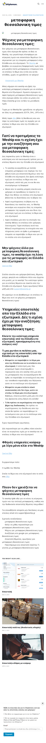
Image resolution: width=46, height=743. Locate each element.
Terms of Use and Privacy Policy (14, 720)
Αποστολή (7, 592)
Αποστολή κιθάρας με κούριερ (16, 663)
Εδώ (7, 477)
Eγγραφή (8, 734)
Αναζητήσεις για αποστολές (33, 15)
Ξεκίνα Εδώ (7, 266)
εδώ (14, 118)
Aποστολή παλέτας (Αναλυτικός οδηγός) (21, 627)
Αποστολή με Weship (14, 81)
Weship (32, 63)
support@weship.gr (22, 289)
